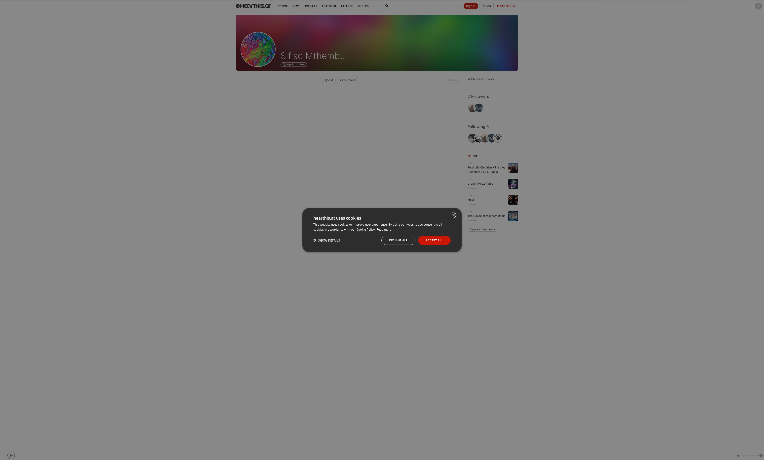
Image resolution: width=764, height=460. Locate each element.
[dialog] (382, 230)
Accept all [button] (434, 240)
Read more (383, 229)
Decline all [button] (398, 240)
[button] (326, 240)
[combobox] (454, 214)
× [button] (455, 216)
